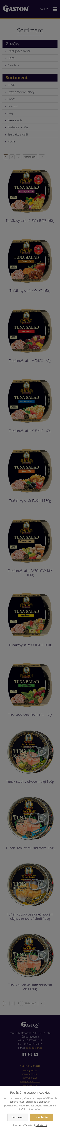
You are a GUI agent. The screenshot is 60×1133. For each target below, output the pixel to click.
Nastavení (17, 1117)
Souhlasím (41, 1117)
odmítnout (41, 1125)
